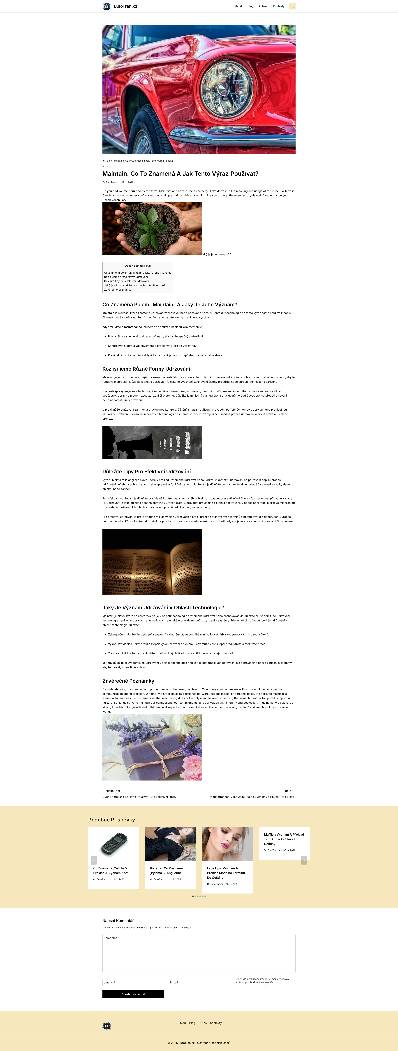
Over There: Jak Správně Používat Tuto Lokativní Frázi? (139, 794)
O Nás (263, 6)
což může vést (206, 644)
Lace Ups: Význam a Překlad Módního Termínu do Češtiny (226, 872)
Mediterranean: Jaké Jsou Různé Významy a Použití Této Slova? (253, 794)
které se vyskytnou (184, 345)
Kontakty (279, 6)
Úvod (238, 6)
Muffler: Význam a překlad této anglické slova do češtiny (284, 839)
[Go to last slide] (94, 860)
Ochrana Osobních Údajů (213, 1042)
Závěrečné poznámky (117, 289)
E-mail (175, 982)
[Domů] (103, 160)
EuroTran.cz (112, 182)
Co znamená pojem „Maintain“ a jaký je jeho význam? (137, 272)
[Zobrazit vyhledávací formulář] (292, 6)
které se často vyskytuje (142, 616)
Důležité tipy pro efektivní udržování (126, 281)
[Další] (304, 860)
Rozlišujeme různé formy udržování (126, 276)
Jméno (109, 982)
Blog (251, 6)
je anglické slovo (136, 480)
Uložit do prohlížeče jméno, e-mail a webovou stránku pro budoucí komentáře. (263, 980)
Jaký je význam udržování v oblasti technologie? (134, 285)
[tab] (193, 896)
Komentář (111, 938)
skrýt (147, 265)
